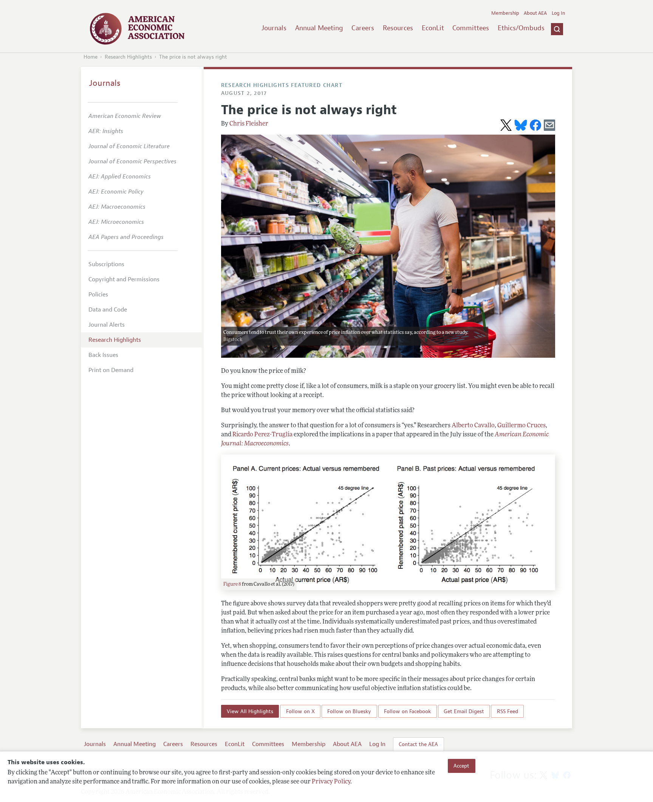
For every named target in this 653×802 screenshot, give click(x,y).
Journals (274, 28)
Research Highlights (128, 57)
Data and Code (107, 309)
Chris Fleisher (248, 124)
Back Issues (103, 355)
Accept (461, 765)
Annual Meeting (319, 28)
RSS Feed (507, 711)
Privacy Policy (331, 782)
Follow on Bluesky (349, 711)
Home (90, 57)
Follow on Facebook (407, 711)
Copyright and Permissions (123, 279)
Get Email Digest (464, 711)
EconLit (433, 28)
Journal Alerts (106, 325)
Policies (98, 294)
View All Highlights (250, 711)
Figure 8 (232, 584)
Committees (470, 28)
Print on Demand (110, 370)
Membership (505, 13)
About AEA (535, 13)
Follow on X (300, 711)
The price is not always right (193, 57)
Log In (558, 13)
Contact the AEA (418, 744)
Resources (398, 28)
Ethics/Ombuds (521, 28)
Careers (362, 28)
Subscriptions (106, 264)
